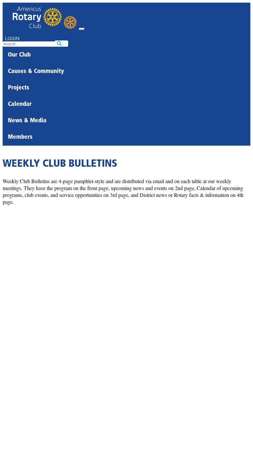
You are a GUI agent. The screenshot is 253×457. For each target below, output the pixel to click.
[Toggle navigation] (81, 29)
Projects (18, 88)
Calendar (20, 105)
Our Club (19, 55)
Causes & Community (36, 72)
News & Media (27, 121)
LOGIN (12, 38)
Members (20, 137)
